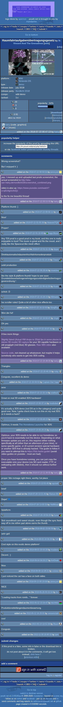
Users (41, 26)
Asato (56, 286)
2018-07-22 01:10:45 (34, 233)
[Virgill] (60, 318)
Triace (56, 260)
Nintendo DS (23, 81)
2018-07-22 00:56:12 (44, 212)
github (58, 701)
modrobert (54, 403)
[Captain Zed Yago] (60, 382)
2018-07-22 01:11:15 (41, 249)
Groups (23, 26)
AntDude (55, 560)
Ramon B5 (54, 494)
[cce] (60, 329)
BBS (27, 29)
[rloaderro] (60, 550)
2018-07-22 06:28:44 (39, 270)
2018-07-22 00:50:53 (38, 172)
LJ (57, 528)
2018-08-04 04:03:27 (39, 560)
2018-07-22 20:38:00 (41, 361)
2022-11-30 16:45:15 (43, 634)
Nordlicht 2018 (23, 91)
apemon (22, 19)
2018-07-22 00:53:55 (41, 201)
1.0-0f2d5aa (16, 696)
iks (57, 592)
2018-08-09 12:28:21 (40, 571)
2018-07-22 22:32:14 (39, 393)
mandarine (31, 21)
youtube (58, 118)
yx (57, 212)
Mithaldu (55, 297)
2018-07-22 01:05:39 (35, 222)
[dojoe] (60, 249)
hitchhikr (55, 603)
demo (20, 84)
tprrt (57, 634)
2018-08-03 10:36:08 (43, 539)
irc (58, 699)
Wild (19, 78)
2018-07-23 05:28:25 (37, 430)
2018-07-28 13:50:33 (38, 504)
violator (55, 571)
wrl (6, 127)
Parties (32, 26)
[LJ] (60, 528)
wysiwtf (55, 483)
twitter (24, 149)
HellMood (54, 504)
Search (19, 29)
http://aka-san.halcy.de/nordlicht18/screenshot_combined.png (26, 181)
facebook (15, 149)
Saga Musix (53, 233)
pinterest (31, 149)
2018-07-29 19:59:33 (42, 515)
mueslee (55, 270)
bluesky (46, 149)
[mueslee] (60, 270)
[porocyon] (60, 172)
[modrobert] (60, 403)
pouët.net (5, 696)
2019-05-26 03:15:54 (44, 592)
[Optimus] (60, 419)
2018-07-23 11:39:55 (41, 473)
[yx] (60, 212)
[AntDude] (60, 560)
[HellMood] (60, 504)
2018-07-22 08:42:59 (41, 286)
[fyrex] (60, 515)
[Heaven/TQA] (60, 222)
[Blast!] (60, 624)
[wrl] (3, 127)
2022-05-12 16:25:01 (35, 613)
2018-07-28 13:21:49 (37, 494)
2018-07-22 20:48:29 (42, 371)
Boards (50, 26)
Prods (14, 26)
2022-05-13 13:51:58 (41, 624)
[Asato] (60, 286)
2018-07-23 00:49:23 (39, 419)
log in (49, 675)
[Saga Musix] (60, 233)
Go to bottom (31, 34)
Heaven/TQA (53, 222)
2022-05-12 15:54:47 (39, 603)
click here (35, 654)
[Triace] (60, 260)
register (58, 675)
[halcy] (3, 124)
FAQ (34, 29)
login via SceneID (36, 670)
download (56, 112)
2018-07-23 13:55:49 (40, 483)
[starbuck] (60, 393)
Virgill (56, 318)
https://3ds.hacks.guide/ (38, 451)
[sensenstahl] (60, 613)
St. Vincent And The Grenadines (37, 42)
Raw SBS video (44, 345)
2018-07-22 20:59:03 (30, 382)
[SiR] (60, 539)
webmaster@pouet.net (43, 701)
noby (56, 371)
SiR (57, 539)
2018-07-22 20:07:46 (43, 329)
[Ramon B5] (60, 494)
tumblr (39, 149)
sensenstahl (53, 613)
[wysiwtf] (60, 483)
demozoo (57, 115)
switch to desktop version (31, 693)
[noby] (60, 371)
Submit (42, 29)
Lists (58, 26)
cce (57, 329)
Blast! (56, 624)
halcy (7, 124)
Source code (7, 353)
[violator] (60, 571)
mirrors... (57, 120)
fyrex (56, 515)
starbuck (55, 393)
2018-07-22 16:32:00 (38, 307)
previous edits (31, 657)
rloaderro (55, 550)
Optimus (55, 419)
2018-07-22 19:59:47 (41, 318)
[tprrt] (60, 634)
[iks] (60, 592)
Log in (5, 26)
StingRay (54, 307)
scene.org (58, 696)
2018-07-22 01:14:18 (41, 260)
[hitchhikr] (60, 603)
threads (54, 149)
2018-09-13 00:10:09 (38, 581)
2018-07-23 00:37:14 (37, 403)
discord (49, 699)
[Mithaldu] (60, 297)
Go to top (31, 690)
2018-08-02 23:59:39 (44, 528)
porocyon (54, 172)
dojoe (56, 249)
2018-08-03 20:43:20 (39, 550)
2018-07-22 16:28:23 (39, 297)
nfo (59, 47)
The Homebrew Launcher (31, 424)
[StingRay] (60, 307)
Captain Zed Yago (51, 382)
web (47, 43)
